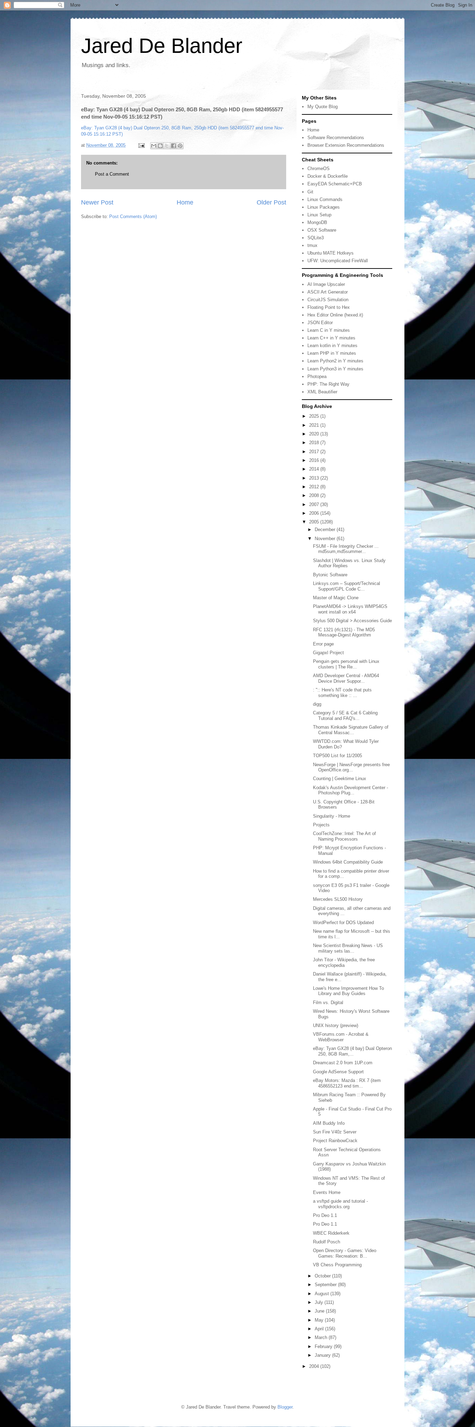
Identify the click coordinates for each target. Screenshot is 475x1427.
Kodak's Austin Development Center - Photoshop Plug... (350, 790)
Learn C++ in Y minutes (331, 337)
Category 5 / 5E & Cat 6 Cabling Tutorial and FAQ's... (345, 715)
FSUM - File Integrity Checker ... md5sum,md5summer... (346, 549)
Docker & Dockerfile (327, 176)
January (323, 1355)
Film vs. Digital (328, 1002)
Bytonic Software (330, 574)
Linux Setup (319, 214)
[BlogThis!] (160, 145)
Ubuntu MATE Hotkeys (330, 253)
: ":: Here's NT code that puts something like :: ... (342, 692)
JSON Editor (320, 322)
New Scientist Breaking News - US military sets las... (348, 948)
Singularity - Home (331, 816)
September (326, 1284)
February (324, 1346)
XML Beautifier (322, 391)
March (322, 1337)
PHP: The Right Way (328, 384)
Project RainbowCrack (335, 1140)
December (326, 529)
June (320, 1311)
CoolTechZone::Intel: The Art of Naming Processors (344, 836)
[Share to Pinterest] (180, 145)
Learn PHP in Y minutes (331, 353)
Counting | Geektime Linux (339, 778)
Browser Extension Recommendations (345, 145)
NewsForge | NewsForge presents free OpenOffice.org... (351, 767)
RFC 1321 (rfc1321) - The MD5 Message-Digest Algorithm (344, 632)
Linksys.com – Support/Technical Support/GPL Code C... (346, 586)
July (319, 1302)
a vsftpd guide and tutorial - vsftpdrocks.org (340, 1203)
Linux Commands (325, 199)
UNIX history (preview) (335, 1025)
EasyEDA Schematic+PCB (334, 183)
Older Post (271, 202)
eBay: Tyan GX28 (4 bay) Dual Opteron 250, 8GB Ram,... (352, 1051)
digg (317, 704)
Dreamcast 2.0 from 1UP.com (342, 1062)
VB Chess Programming (337, 1264)
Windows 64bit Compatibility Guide (348, 862)
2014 (314, 469)
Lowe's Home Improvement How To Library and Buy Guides (348, 991)
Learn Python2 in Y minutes (335, 360)
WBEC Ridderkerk (331, 1233)
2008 (314, 495)
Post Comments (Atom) (133, 216)
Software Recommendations (335, 137)
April (320, 1328)
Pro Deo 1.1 (325, 1215)
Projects (321, 824)
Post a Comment (112, 174)
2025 (314, 416)
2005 (314, 521)
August (322, 1293)
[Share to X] (166, 145)
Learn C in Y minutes (328, 330)
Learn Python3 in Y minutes (335, 368)
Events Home (326, 1192)
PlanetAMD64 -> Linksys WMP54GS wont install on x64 (350, 609)
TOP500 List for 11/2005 (337, 755)
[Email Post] (141, 145)
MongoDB (317, 222)
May (320, 1320)
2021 (314, 425)
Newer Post (97, 202)
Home (185, 202)
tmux (312, 245)
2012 (314, 486)
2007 (314, 504)
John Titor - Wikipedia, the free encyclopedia (344, 962)
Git (310, 191)
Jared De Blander (161, 45)
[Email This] (153, 145)
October (323, 1275)
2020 (314, 433)
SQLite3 (315, 237)
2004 (314, 1366)
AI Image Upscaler (326, 284)
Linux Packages (323, 207)
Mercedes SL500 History (338, 899)
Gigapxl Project (328, 652)
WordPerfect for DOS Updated (343, 922)
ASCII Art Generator (327, 292)
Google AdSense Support (338, 1071)
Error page (323, 644)
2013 (314, 478)
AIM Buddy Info (329, 1123)
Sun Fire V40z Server (334, 1132)
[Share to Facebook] (173, 145)
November (326, 538)
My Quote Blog (322, 106)
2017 (314, 451)
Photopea (317, 376)
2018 (314, 442)
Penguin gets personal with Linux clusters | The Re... (346, 664)
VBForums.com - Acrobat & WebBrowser (341, 1037)
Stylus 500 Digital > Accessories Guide (352, 620)
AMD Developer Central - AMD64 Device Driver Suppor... (346, 678)
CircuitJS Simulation (327, 299)
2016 (314, 460)
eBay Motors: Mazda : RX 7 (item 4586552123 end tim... (347, 1083)
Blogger (284, 1407)
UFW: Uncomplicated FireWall (337, 260)
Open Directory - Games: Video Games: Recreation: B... (344, 1253)
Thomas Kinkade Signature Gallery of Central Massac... (350, 729)
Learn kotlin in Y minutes (332, 345)
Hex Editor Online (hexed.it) (335, 315)
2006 (314, 513)
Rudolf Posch (326, 1241)
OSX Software (321, 230)
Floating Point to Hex (328, 307)
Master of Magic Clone (336, 597)
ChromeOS (318, 168)
